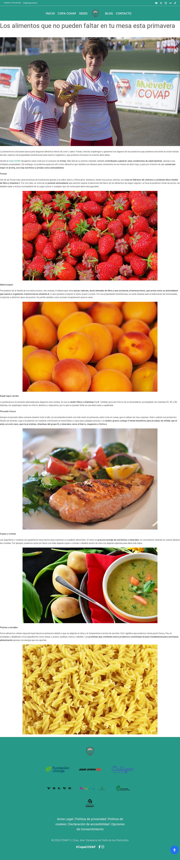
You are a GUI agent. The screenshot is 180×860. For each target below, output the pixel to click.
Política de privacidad (90, 819)
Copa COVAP (15, 161)
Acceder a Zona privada (12, 3)
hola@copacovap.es (30, 3)
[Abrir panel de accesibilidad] (174, 850)
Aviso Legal (65, 819)
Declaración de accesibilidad (88, 824)
